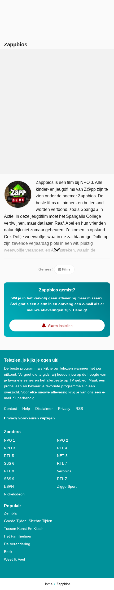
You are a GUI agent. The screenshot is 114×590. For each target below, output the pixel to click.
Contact (10, 408)
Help (26, 408)
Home (47, 584)
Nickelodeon (14, 494)
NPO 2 (62, 440)
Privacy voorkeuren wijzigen (29, 418)
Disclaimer (44, 408)
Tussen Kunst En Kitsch (23, 528)
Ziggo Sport (67, 486)
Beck (8, 551)
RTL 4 (62, 448)
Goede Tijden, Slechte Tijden (28, 521)
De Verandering (17, 544)
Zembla (10, 513)
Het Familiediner (18, 536)
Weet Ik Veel (14, 559)
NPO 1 (9, 440)
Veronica (64, 471)
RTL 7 (62, 463)
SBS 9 (9, 479)
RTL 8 (9, 471)
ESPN (9, 486)
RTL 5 (9, 456)
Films (65, 269)
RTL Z (62, 479)
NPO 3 (9, 448)
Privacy (64, 408)
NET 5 (62, 456)
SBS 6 (9, 463)
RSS (79, 408)
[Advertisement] (57, 111)
